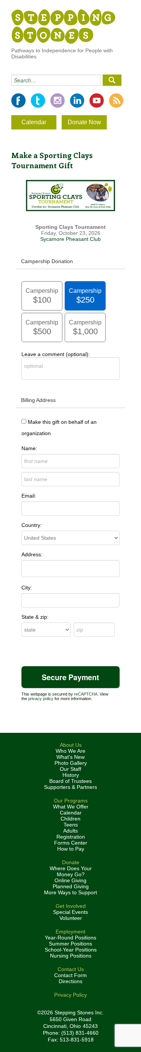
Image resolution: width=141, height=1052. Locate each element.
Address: (31, 554)
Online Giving (70, 880)
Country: (31, 525)
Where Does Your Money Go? (71, 871)
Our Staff (70, 769)
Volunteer (70, 918)
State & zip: (35, 617)
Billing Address (38, 400)
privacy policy (40, 698)
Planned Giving (71, 886)
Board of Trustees (70, 781)
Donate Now (84, 122)
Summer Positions (70, 944)
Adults (70, 831)
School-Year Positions (71, 950)
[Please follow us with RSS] (116, 100)
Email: (28, 496)
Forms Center (70, 843)
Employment (70, 932)
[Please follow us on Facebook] (18, 100)
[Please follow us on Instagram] (57, 100)
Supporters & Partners (70, 787)
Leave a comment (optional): (55, 354)
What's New (70, 757)
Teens (71, 825)
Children (70, 819)
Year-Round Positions (70, 938)
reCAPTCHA (85, 694)
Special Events (70, 912)
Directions (70, 981)
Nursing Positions (70, 956)
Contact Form (70, 975)
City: (26, 588)
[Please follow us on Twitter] (38, 100)
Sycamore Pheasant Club (70, 239)
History (70, 775)
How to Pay (70, 849)
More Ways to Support (70, 892)
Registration (70, 837)
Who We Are (70, 751)
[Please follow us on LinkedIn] (77, 100)
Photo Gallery (71, 763)
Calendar (33, 122)
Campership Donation (47, 261)
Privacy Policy (70, 995)
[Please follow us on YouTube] (96, 100)
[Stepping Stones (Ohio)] (63, 26)
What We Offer (70, 807)
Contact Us (71, 969)
